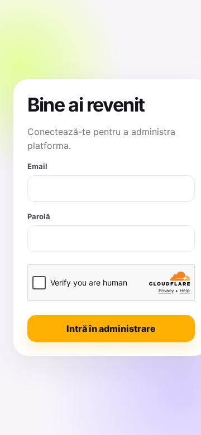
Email (37, 166)
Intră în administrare (111, 328)
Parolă (38, 216)
